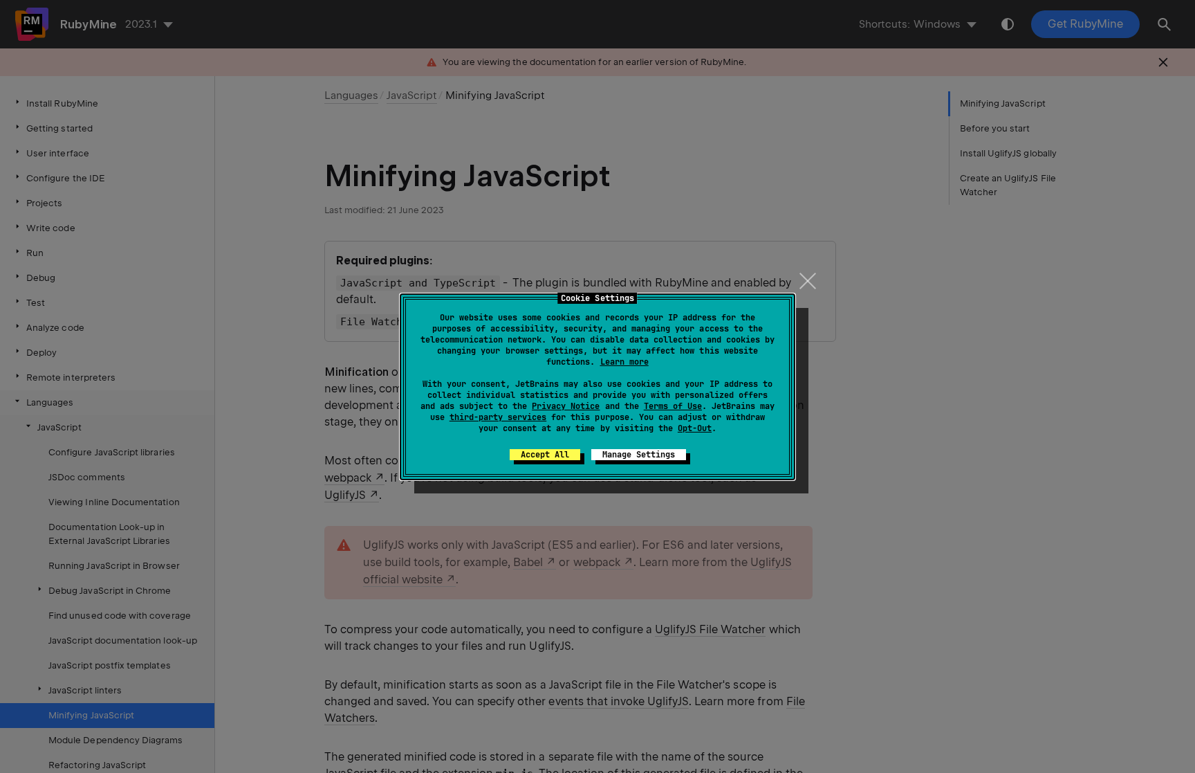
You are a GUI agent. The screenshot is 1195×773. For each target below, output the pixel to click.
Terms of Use (673, 406)
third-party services (498, 417)
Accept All (545, 454)
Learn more (624, 361)
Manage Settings (638, 454)
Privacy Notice (566, 406)
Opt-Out (695, 428)
